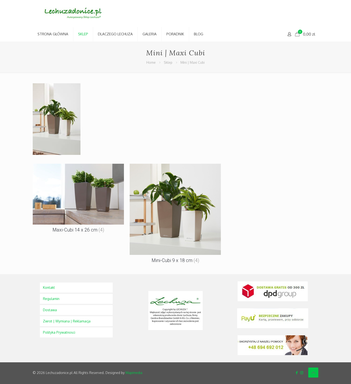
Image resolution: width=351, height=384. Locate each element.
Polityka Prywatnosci (59, 332)
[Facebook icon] (296, 372)
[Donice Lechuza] (76, 13)
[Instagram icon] (301, 372)
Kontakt (49, 287)
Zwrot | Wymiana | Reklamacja (66, 321)
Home (151, 62)
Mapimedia (134, 373)
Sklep (168, 62)
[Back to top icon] (313, 373)
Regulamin (51, 299)
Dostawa (50, 310)
